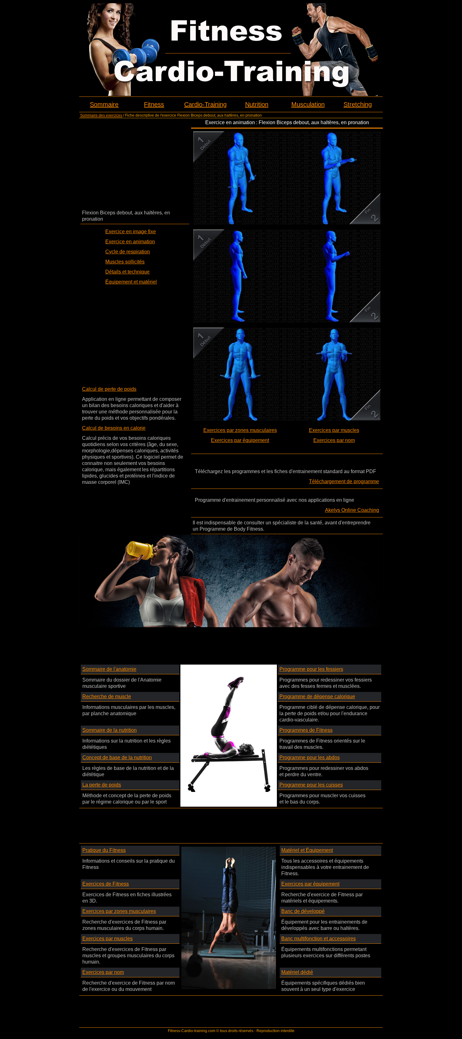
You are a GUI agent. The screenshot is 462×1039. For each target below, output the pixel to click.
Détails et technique (127, 271)
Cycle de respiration (127, 251)
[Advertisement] (135, 163)
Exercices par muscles (334, 430)
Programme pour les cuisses (311, 785)
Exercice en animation (130, 241)
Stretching (358, 104)
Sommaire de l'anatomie (109, 669)
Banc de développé (303, 911)
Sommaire (104, 104)
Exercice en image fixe (130, 231)
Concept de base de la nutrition (117, 757)
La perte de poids (101, 785)
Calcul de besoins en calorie (114, 428)
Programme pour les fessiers (311, 669)
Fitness (154, 104)
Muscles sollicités (125, 261)
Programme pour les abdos (309, 757)
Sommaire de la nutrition (109, 730)
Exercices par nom (334, 440)
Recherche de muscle (106, 696)
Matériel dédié (297, 972)
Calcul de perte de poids (109, 389)
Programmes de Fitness (306, 730)
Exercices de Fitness (105, 884)
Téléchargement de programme (344, 481)
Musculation (308, 104)
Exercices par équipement (240, 440)
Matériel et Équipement (307, 850)
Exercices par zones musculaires (240, 430)
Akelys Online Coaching (352, 510)
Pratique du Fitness (104, 850)
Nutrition (256, 104)
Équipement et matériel (131, 282)
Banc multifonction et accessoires (318, 938)
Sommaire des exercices (101, 115)
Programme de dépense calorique (317, 696)
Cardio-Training (205, 104)
